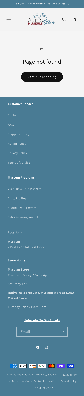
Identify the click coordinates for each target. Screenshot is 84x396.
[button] (8, 19)
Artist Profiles (17, 198)
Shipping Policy (18, 134)
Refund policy (69, 381)
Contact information (45, 381)
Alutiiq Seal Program (22, 207)
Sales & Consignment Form (26, 217)
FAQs (11, 124)
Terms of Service (19, 162)
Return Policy (17, 143)
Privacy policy (69, 374)
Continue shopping (42, 77)
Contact (13, 115)
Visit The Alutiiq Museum (24, 189)
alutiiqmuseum (25, 374)
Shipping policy (44, 387)
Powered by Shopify (45, 374)
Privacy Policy (17, 153)
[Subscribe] (62, 332)
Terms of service (20, 381)
